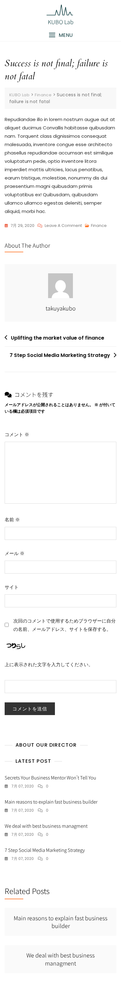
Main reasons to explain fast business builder (51, 801)
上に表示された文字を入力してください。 (49, 664)
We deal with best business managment (46, 825)
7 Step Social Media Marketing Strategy (60, 355)
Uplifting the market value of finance (57, 337)
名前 (12, 519)
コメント (17, 434)
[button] (60, 35)
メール (15, 553)
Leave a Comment (63, 226)
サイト (12, 587)
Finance (99, 225)
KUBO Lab (61, 22)
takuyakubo (61, 308)
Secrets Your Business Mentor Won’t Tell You (50, 777)
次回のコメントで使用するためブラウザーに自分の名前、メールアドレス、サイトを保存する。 (64, 625)
